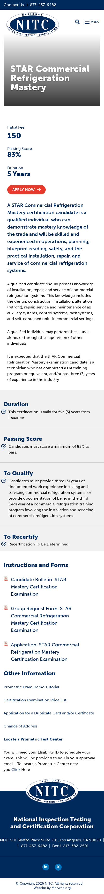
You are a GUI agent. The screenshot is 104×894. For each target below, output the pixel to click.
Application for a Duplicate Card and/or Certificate (49, 713)
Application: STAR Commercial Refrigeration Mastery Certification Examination (45, 652)
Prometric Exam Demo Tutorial (31, 687)
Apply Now (24, 189)
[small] (45, 867)
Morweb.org (61, 888)
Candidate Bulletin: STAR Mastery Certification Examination (38, 587)
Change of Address (20, 726)
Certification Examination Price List (35, 700)
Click (15, 769)
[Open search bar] (77, 22)
